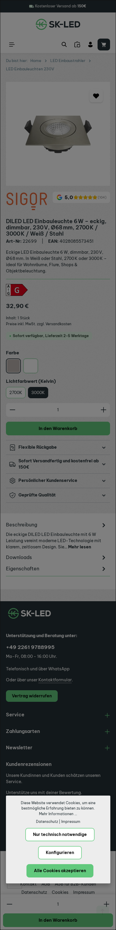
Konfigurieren (60, 852)
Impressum (70, 821)
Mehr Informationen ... (58, 814)
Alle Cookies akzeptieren (60, 870)
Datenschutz (47, 821)
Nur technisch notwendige (60, 834)
